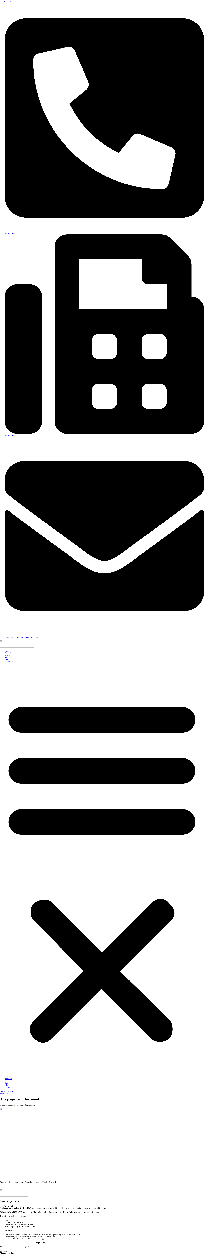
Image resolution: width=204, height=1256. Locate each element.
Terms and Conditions (45, 1186)
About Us (8, 653)
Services (8, 655)
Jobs (6, 659)
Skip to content (5, 1)
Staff (6, 657)
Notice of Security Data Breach (24, 1186)
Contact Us (9, 662)
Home (7, 651)
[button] (102, 869)
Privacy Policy (5, 1186)
